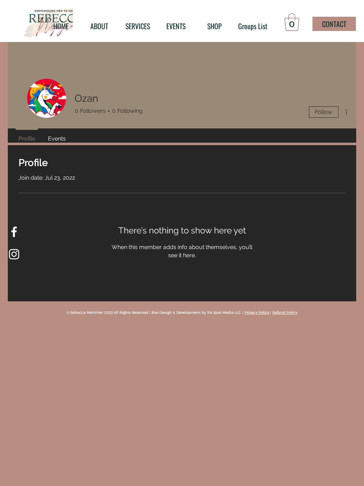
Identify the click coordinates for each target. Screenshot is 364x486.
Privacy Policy (257, 312)
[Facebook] (14, 232)
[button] (291, 22)
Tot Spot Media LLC (224, 312)
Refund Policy (284, 312)
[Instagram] (14, 254)
